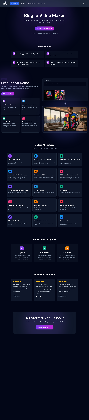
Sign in (84, 3)
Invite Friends (31, 3)
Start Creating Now (44, 327)
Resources (40, 3)
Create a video (7, 93)
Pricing (23, 3)
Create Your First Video (43, 28)
